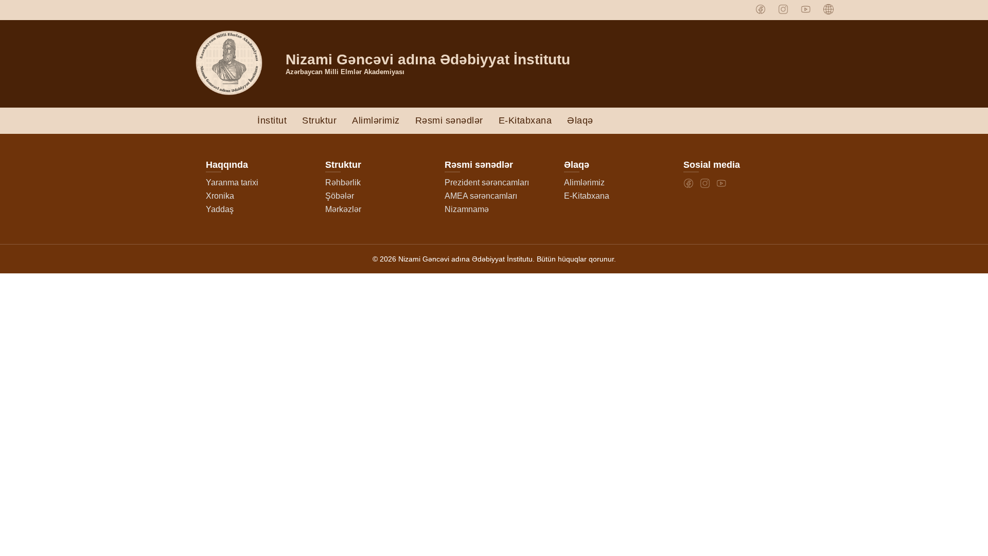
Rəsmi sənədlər (449, 120)
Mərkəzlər (343, 209)
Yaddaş (220, 209)
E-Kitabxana (525, 120)
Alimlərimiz (376, 120)
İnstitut (272, 120)
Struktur (319, 120)
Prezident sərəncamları (487, 182)
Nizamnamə (467, 209)
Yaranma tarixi (232, 182)
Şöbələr (339, 196)
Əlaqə (580, 120)
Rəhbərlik (343, 182)
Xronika (220, 196)
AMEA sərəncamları (481, 196)
